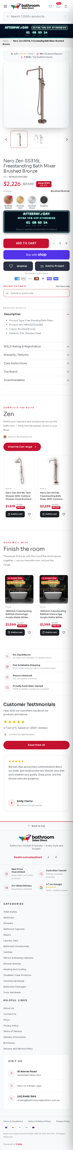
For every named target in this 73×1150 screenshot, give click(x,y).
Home (6, 41)
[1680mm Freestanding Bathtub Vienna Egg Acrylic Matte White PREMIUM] (19, 589)
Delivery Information (14, 1037)
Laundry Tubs (10, 940)
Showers (8, 923)
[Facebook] (48, 857)
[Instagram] (56, 857)
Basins (7, 934)
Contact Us (9, 1014)
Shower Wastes (12, 963)
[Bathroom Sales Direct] (25, 6)
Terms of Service (12, 1031)
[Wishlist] (50, 6)
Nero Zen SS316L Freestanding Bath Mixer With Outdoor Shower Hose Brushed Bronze (53, 496)
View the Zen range (20, 446)
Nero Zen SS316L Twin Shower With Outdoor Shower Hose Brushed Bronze (18, 496)
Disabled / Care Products (17, 975)
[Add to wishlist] (18, 266)
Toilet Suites (10, 911)
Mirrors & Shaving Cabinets (18, 957)
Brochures (9, 1042)
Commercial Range (13, 980)
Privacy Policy (11, 1025)
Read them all (36, 745)
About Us (8, 1008)
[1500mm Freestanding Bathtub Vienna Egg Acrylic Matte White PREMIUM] (54, 589)
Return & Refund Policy (39, 1121)
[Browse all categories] (5, 6)
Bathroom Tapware (14, 929)
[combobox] (38, 293)
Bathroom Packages (14, 986)
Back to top (38, 826)
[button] (66, 6)
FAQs (6, 1019)
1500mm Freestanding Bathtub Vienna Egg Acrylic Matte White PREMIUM (53, 614)
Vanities (7, 952)
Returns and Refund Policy (18, 1048)
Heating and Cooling (14, 969)
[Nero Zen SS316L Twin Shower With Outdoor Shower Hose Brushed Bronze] (19, 471)
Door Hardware (12, 992)
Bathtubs (8, 917)
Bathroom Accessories (16, 946)
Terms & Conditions (13, 1121)
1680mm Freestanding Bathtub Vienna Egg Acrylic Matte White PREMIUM (19, 614)
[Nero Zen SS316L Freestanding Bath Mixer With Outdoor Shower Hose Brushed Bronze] (54, 471)
